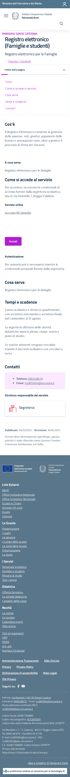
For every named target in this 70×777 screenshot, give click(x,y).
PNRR (5, 642)
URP (4, 637)
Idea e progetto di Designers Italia (48, 763)
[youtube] (23, 686)
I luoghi (6, 533)
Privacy (6, 667)
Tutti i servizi (9, 580)
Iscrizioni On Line (12, 507)
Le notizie (8, 613)
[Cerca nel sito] (61, 24)
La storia (7, 554)
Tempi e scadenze (15, 101)
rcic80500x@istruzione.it (39, 383)
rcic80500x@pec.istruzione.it (17, 709)
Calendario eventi (12, 622)
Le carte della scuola (14, 546)
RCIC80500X (34, 719)
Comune (7, 516)
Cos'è (8, 82)
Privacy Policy (25, 667)
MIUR (5, 490)
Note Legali (50, 673)
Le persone (8, 537)
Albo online (9, 626)
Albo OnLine (51, 661)
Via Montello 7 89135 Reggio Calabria (31, 697)
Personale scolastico (14, 567)
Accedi (13, 241)
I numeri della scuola (14, 541)
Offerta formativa (12, 592)
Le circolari (8, 617)
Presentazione (10, 529)
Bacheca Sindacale (13, 650)
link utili (6, 646)
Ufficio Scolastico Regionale (18, 494)
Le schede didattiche (14, 596)
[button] (35, 70)
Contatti (10, 108)
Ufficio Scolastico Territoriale (18, 499)
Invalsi (6, 512)
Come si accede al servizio (20, 88)
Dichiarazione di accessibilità (20, 673)
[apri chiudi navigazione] (6, 16)
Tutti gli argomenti (13, 633)
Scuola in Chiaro (11, 503)
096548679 (35, 379)
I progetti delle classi (14, 601)
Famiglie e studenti (13, 571)
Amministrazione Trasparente (20, 661)
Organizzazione (11, 550)
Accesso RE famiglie (18, 212)
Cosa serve (11, 95)
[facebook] (18, 686)
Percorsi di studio (12, 575)
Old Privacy (9, 679)
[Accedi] (64, 4)
